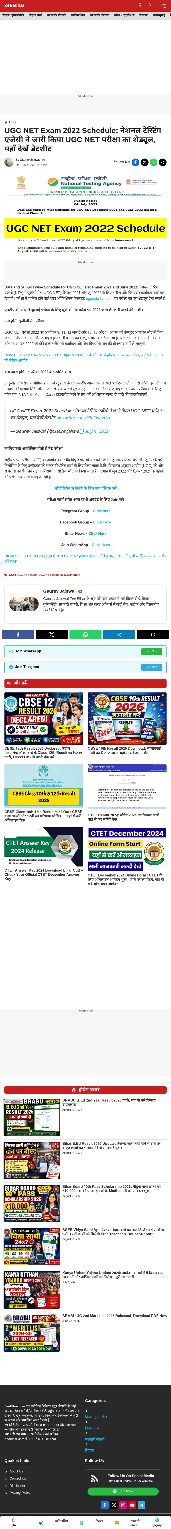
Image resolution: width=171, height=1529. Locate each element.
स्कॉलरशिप (78, 16)
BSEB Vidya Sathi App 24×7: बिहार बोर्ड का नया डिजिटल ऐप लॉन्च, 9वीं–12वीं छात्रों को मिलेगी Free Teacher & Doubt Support (113, 1232)
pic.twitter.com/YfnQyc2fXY (84, 418)
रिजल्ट (143, 16)
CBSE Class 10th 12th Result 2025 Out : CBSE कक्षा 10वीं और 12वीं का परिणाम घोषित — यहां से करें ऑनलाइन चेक (43, 816)
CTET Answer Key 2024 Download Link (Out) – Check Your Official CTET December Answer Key (43, 875)
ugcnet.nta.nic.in (99, 298)
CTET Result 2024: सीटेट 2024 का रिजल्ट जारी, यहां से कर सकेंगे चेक (124, 817)
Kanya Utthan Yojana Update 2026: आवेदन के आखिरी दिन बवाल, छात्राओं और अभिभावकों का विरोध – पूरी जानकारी (113, 1275)
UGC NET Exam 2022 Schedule (59, 575)
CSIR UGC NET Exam (23, 575)
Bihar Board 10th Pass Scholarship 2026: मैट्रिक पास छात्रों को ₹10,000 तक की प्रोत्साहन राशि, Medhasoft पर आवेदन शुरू (111, 1189)
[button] (149, 5)
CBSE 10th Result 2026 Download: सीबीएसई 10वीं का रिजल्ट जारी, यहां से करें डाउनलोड (124, 751)
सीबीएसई (159, 16)
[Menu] (163, 6)
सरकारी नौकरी (56, 16)
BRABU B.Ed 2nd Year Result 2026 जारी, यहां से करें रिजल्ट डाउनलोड (109, 1102)
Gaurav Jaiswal (30, 160)
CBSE (13, 122)
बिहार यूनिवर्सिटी (13, 16)
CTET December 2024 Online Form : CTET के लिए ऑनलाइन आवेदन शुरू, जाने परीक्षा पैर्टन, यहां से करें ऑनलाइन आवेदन (126, 879)
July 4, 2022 (96, 432)
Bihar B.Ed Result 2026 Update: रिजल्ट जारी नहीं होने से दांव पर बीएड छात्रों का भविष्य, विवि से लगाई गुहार (111, 1146)
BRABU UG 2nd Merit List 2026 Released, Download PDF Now (114, 1316)
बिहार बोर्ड (35, 16)
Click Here (102, 522)
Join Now (151, 651)
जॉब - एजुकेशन (124, 16)
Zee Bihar (14, 6)
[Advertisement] (85, 62)
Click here (101, 511)
